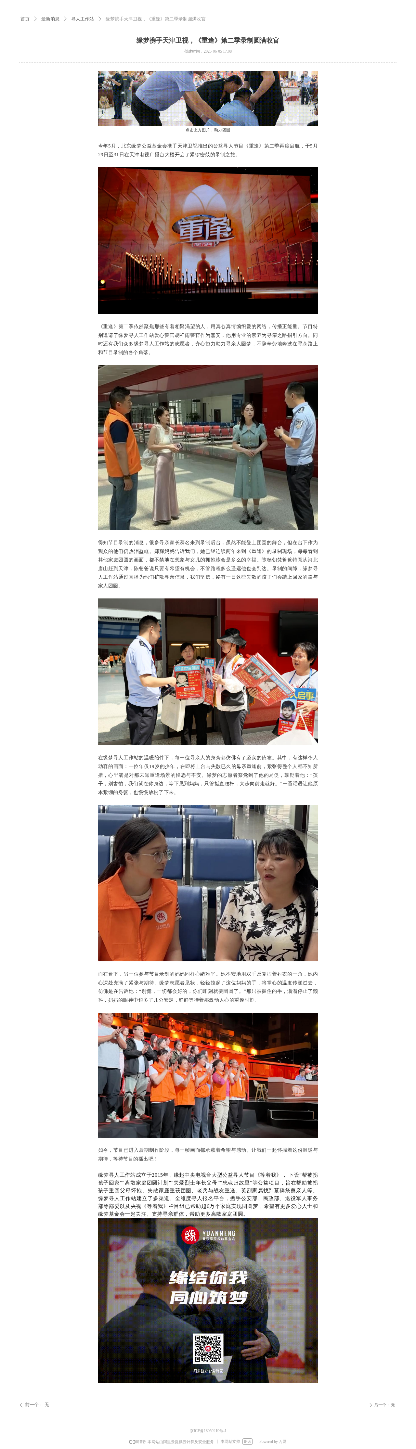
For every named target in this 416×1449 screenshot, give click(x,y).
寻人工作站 (82, 18)
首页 (25, 18)
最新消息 (50, 18)
